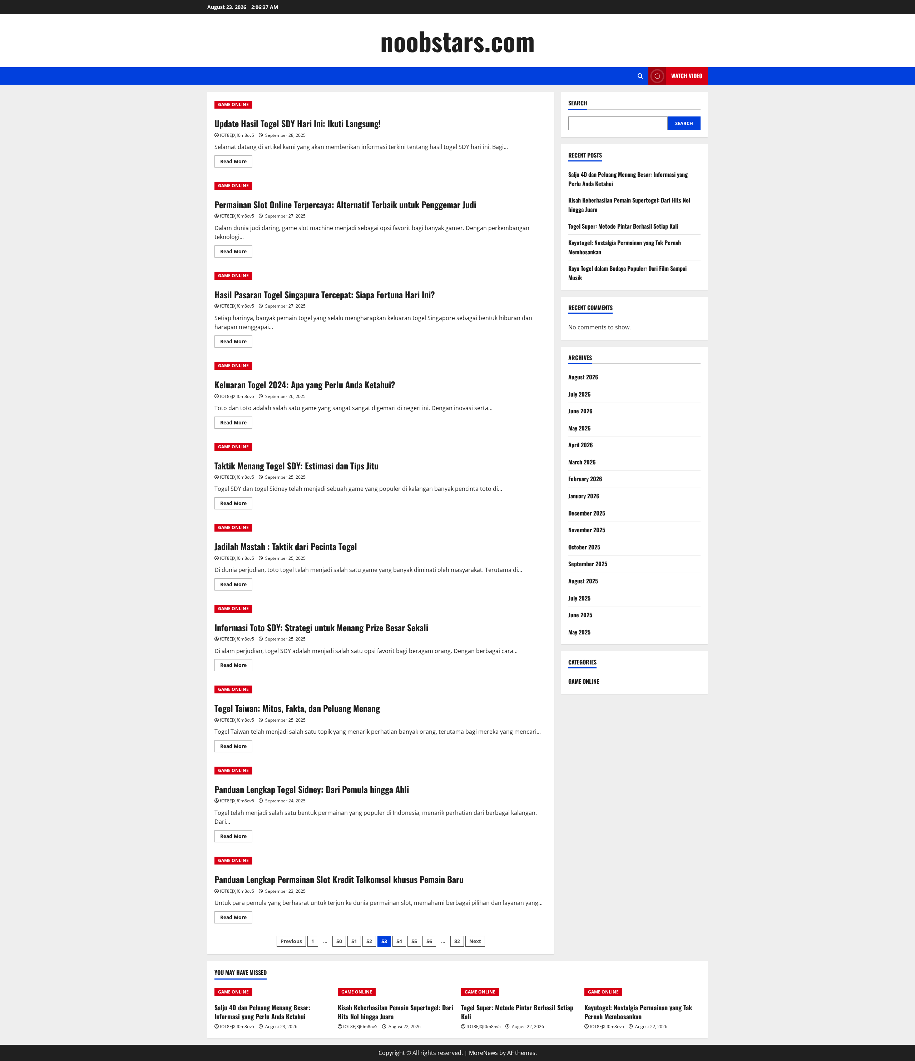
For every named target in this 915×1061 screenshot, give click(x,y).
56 (429, 941)
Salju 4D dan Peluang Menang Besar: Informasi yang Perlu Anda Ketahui (262, 1012)
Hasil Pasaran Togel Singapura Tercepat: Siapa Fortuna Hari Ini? (324, 294)
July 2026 (579, 394)
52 (369, 941)
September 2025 (587, 563)
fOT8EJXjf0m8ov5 (237, 135)
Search (577, 103)
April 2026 (580, 444)
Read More (236, 163)
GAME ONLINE (233, 104)
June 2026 (580, 411)
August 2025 (583, 581)
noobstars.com (457, 40)
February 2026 (585, 478)
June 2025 (580, 615)
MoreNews (483, 1053)
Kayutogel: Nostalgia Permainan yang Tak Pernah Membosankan (638, 1012)
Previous (291, 941)
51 (354, 941)
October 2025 (584, 547)
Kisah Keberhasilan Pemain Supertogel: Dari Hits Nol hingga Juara (395, 1012)
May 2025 (579, 632)
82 (457, 941)
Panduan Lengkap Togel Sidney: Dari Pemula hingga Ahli (311, 789)
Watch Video (686, 75)
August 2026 (583, 377)
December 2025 (586, 513)
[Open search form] (640, 76)
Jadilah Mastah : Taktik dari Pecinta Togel (285, 546)
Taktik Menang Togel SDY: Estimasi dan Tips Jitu (296, 465)
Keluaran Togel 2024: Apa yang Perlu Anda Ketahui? (304, 384)
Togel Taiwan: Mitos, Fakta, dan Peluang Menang (297, 708)
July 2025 (579, 598)
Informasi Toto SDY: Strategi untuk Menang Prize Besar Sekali (321, 627)
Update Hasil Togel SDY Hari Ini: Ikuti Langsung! (297, 123)
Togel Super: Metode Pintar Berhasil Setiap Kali (623, 226)
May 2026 (579, 428)
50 (339, 941)
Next (475, 941)
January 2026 (583, 496)
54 (399, 941)
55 (414, 941)
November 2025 (586, 529)
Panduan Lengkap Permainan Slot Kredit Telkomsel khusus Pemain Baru (339, 879)
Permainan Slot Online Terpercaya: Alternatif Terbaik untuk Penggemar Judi (345, 204)
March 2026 (582, 462)
